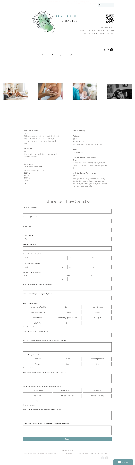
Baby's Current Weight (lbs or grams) (38, 294)
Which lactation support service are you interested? (43, 386)
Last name (30, 217)
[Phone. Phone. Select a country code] (26, 239)
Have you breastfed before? (35, 331)
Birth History (30, 303)
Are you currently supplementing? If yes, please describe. (45, 340)
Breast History (31, 355)
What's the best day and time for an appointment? (42, 409)
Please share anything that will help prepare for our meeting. (46, 424)
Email (28, 226)
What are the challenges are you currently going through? (45, 372)
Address (29, 245)
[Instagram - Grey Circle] (106, 457)
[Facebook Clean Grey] (102, 457)
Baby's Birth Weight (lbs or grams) (37, 284)
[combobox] (44, 258)
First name (30, 207)
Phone (28, 235)
